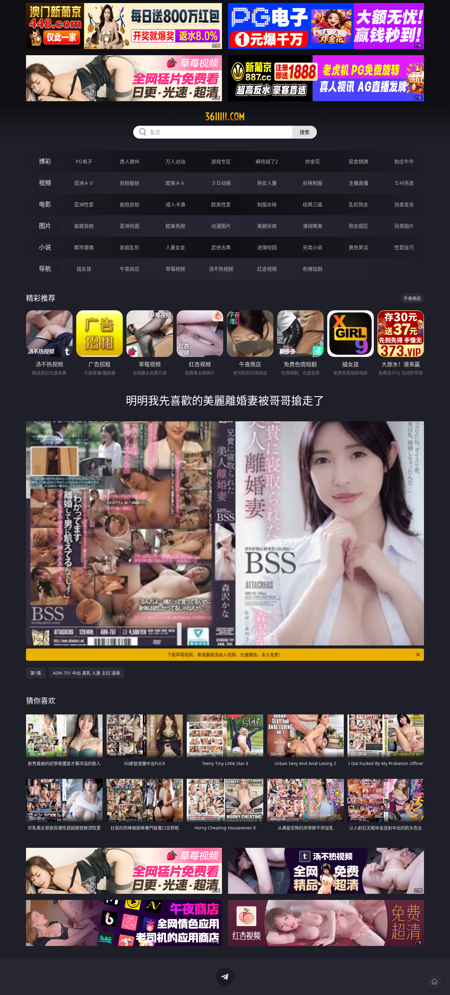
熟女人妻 (267, 183)
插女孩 (84, 269)
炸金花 (312, 161)
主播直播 (358, 183)
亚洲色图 (129, 226)
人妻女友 (175, 247)
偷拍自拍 (129, 204)
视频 (45, 183)
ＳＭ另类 (404, 183)
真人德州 (129, 161)
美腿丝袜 (267, 226)
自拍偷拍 (129, 183)
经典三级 (312, 204)
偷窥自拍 (84, 226)
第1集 (35, 673)
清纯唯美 (312, 226)
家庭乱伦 (129, 247)
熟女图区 (358, 226)
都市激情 (84, 247)
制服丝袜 (267, 204)
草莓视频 (175, 269)
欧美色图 (175, 226)
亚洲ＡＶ (84, 183)
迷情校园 (267, 247)
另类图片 (404, 226)
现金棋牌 (358, 161)
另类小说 (312, 247)
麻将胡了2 (267, 161)
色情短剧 (312, 269)
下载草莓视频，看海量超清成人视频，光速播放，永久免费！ (225, 654)
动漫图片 (221, 226)
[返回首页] (434, 981)
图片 (45, 226)
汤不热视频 (221, 269)
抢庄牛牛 (404, 161)
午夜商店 (129, 269)
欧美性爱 (221, 204)
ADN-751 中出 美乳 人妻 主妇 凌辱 (86, 673)
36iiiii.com (225, 116)
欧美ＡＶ (175, 183)
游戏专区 (221, 161)
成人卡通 (175, 204)
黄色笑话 (358, 247)
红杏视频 (267, 269)
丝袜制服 (312, 183)
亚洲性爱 (84, 204)
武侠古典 (221, 247)
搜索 (304, 132)
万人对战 (175, 161)
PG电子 (84, 161)
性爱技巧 (404, 247)
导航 (45, 269)
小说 (45, 247)
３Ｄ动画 (221, 183)
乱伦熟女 (358, 204)
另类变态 (404, 204)
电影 (45, 204)
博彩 (45, 161)
